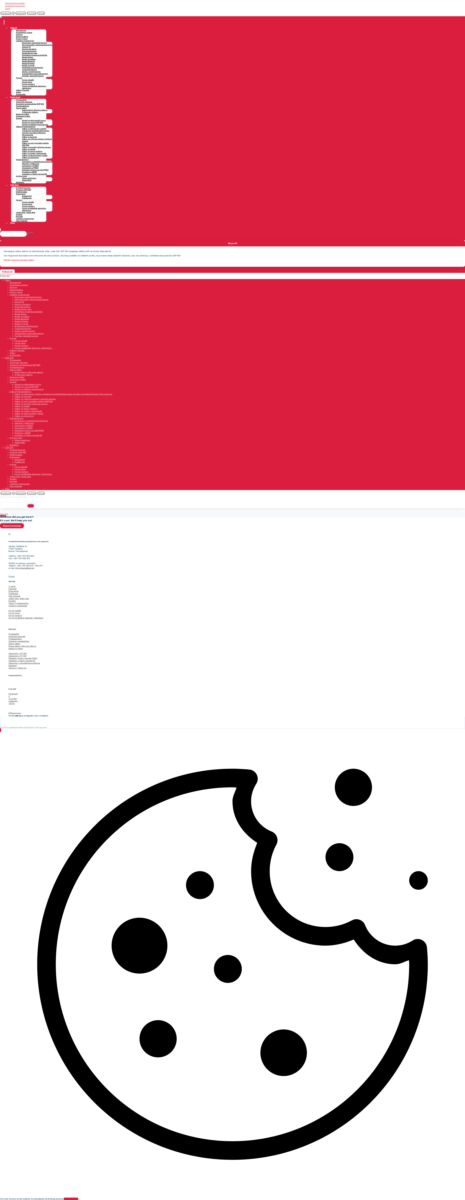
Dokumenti (13, 591)
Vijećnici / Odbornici (17, 668)
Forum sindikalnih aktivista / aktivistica (25, 618)
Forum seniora (15, 615)
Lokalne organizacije (17, 606)
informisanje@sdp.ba (24, 568)
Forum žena (14, 613)
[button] (5, 13)
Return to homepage (12, 526)
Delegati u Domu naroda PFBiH (22, 658)
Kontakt (12, 601)
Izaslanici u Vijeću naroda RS (21, 661)
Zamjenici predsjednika (18, 641)
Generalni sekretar (17, 636)
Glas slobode (14, 596)
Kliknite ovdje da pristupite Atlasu (19, 260)
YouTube (12, 698)
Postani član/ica (15, 675)
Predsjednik (13, 634)
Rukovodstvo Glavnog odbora (22, 646)
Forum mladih (14, 610)
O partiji (11, 586)
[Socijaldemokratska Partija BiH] (5, 17)
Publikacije (13, 593)
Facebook (13, 694)
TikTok (11, 703)
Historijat (12, 589)
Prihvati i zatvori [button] (71, 1199)
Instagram (13, 701)
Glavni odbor (14, 644)
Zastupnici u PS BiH (17, 653)
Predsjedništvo (15, 639)
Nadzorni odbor (15, 648)
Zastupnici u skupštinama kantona (24, 663)
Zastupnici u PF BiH (17, 656)
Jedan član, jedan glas (18, 598)
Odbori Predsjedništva (18, 603)
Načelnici (12, 665)
